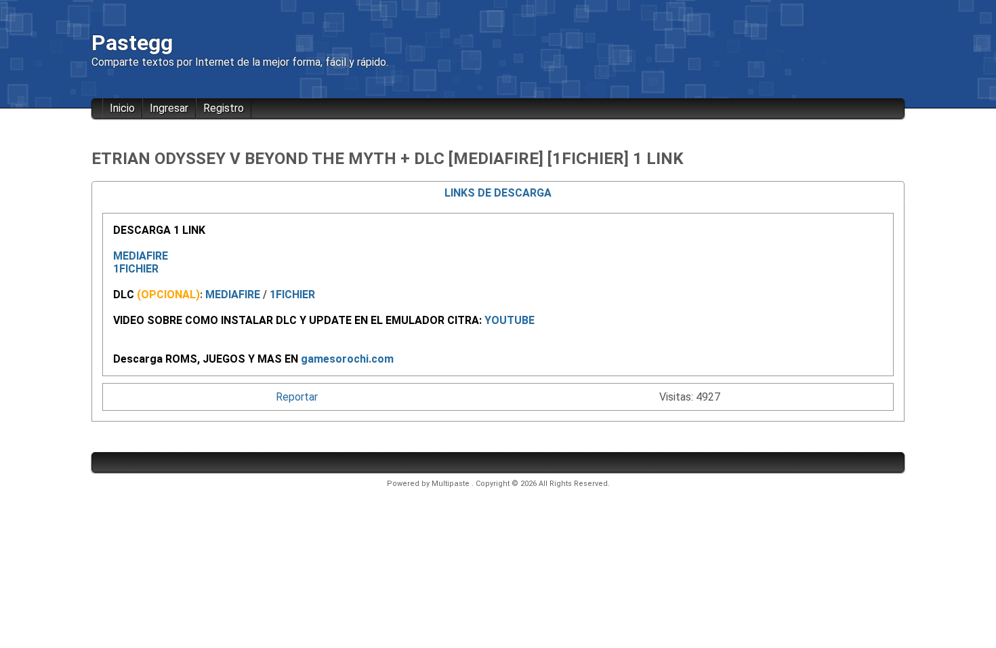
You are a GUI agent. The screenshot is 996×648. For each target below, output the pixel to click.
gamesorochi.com (347, 358)
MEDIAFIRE (140, 255)
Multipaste (452, 483)
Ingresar (169, 108)
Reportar (297, 396)
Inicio (122, 108)
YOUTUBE (509, 320)
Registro (223, 108)
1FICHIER (136, 268)
